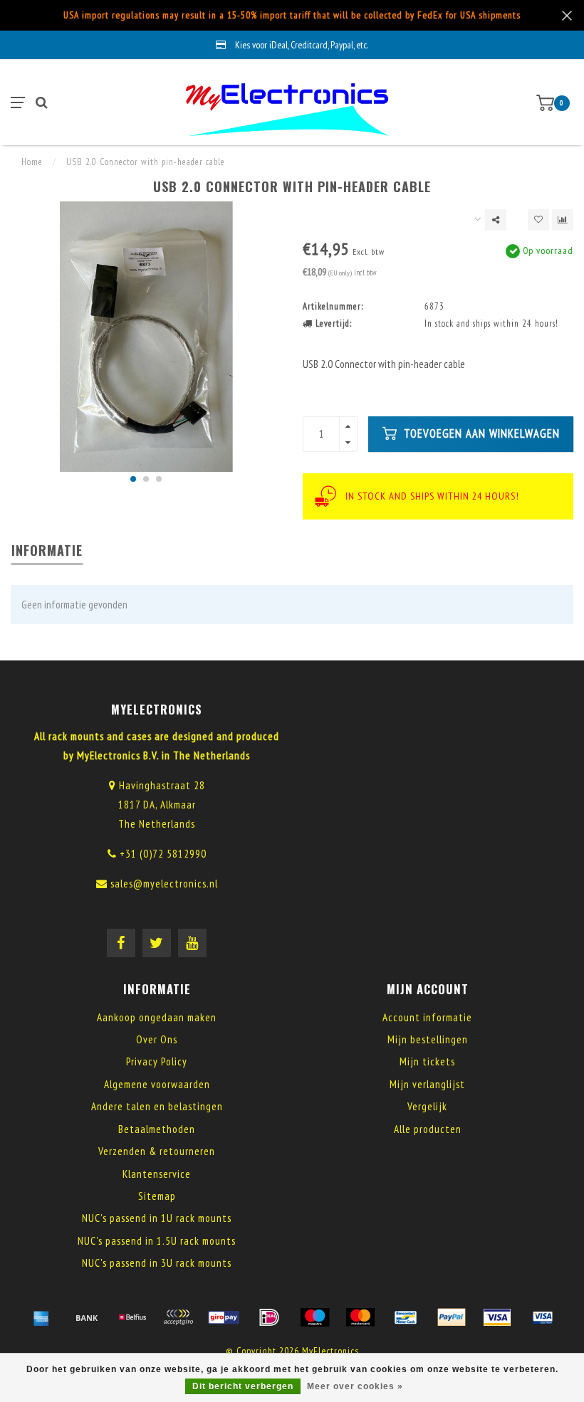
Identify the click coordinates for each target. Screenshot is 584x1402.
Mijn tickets (427, 1061)
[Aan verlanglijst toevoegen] (538, 220)
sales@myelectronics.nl (164, 883)
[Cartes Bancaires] (178, 1317)
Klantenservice (156, 1174)
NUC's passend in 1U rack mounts (156, 1218)
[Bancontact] (406, 1317)
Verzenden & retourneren (156, 1151)
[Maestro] (315, 1317)
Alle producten (428, 1129)
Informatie (47, 550)
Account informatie (427, 1017)
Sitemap (157, 1196)
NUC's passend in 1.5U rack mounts (157, 1241)
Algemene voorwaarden (157, 1084)
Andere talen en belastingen (157, 1106)
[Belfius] (132, 1317)
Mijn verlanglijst (427, 1084)
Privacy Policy (156, 1061)
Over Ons (156, 1039)
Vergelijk (427, 1106)
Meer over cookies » (355, 1386)
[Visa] (497, 1317)
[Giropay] (223, 1317)
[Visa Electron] (542, 1317)
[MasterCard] (360, 1317)
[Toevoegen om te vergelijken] (562, 220)
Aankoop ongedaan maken (157, 1017)
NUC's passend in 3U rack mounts (156, 1263)
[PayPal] (451, 1317)
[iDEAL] (269, 1317)
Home (32, 162)
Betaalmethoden (156, 1129)
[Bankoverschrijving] (87, 1317)
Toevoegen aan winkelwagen (480, 433)
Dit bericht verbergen (242, 1386)
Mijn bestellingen (427, 1039)
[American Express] (41, 1317)
